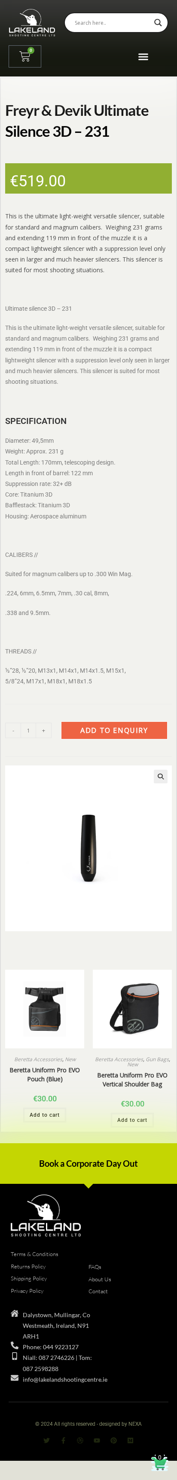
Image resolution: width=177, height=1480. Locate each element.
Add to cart (45, 1115)
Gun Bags (157, 1059)
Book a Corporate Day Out (88, 1163)
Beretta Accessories (38, 1059)
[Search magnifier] (158, 23)
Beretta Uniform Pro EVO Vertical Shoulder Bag (132, 1079)
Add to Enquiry (114, 730)
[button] (143, 57)
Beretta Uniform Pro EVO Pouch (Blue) (44, 1074)
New (70, 1059)
